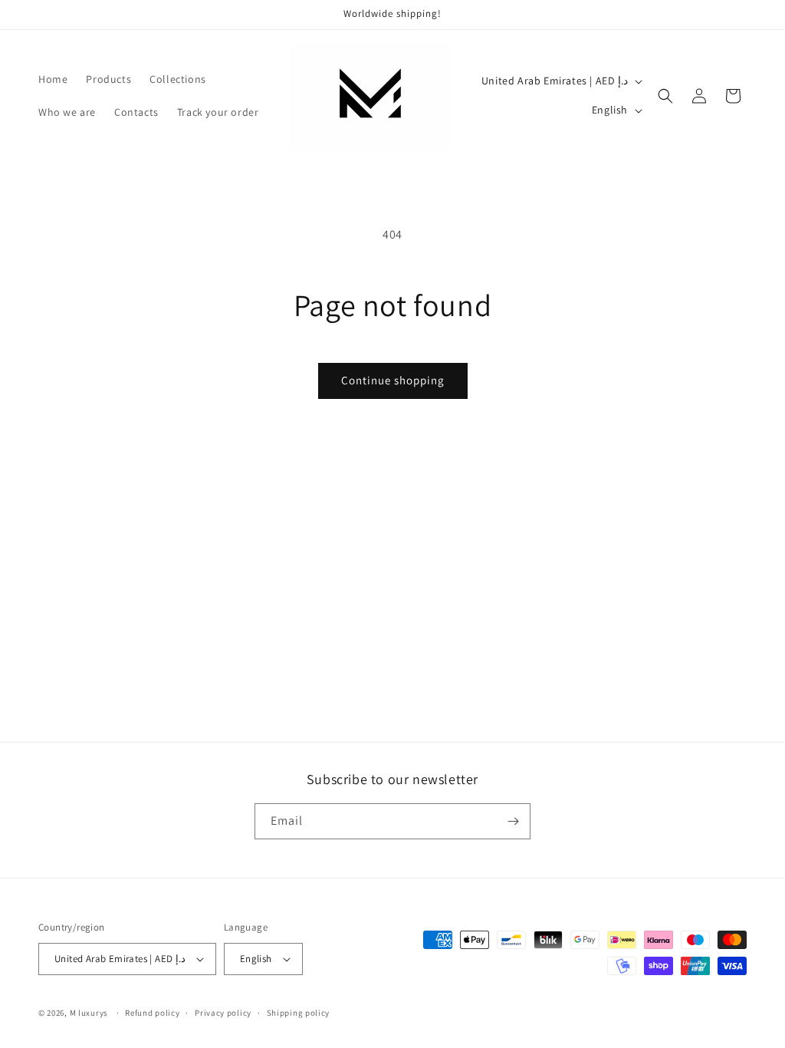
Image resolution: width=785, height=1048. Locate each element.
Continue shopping (393, 380)
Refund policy (152, 1012)
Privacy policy (223, 1012)
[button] (665, 96)
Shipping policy (298, 1012)
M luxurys (89, 1012)
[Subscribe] (513, 821)
